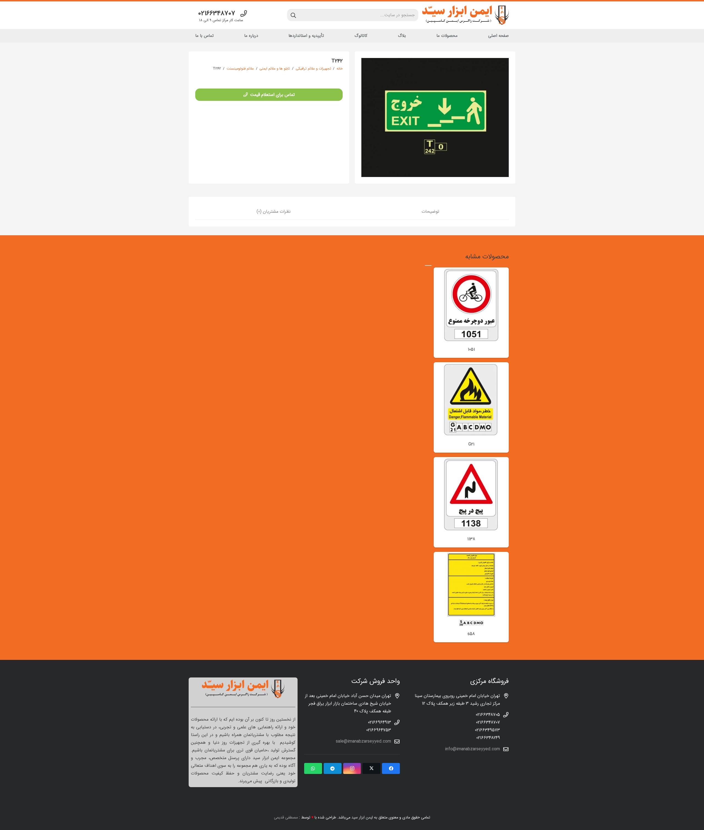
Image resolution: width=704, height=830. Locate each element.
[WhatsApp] (313, 768)
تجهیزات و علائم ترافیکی (313, 68)
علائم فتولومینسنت (240, 68)
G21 (471, 444)
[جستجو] (293, 15)
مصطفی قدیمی (286, 817)
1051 (471, 349)
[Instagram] (352, 768)
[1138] (471, 460)
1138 (471, 539)
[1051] (471, 271)
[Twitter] (371, 768)
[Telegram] (333, 768)
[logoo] (465, 15)
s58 (471, 633)
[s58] (471, 555)
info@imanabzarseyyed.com (472, 749)
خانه (340, 68)
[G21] (471, 366)
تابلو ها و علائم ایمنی (274, 68)
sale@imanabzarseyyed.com (363, 741)
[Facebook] (391, 768)
